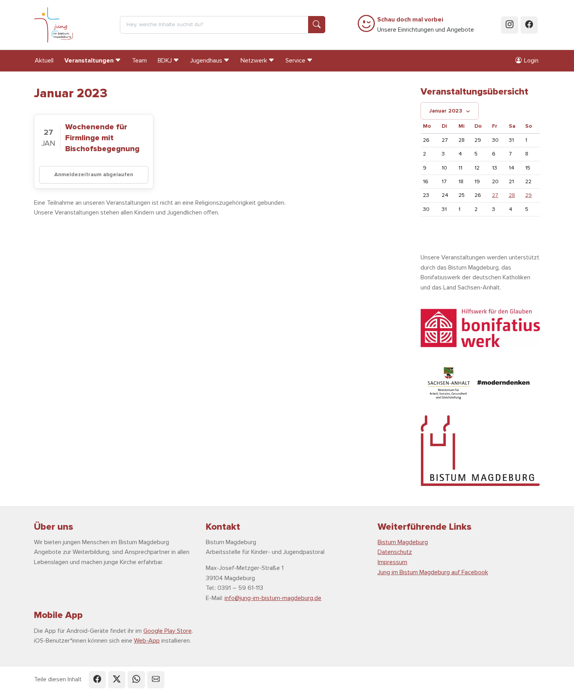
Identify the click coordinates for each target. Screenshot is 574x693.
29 (528, 195)
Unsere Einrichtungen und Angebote (425, 25)
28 (512, 195)
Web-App (147, 641)
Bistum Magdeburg (403, 542)
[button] (97, 679)
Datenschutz (395, 552)
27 (495, 195)
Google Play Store (167, 631)
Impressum (392, 562)
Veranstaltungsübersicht (474, 91)
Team (139, 60)
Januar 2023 (445, 110)
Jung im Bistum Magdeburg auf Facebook (433, 572)
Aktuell (44, 60)
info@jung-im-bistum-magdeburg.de (273, 598)
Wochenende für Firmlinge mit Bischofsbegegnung (102, 138)
